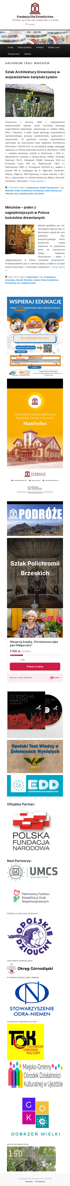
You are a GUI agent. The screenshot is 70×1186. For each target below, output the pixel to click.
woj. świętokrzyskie (23, 193)
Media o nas (53, 47)
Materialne (33, 277)
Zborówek (39, 193)
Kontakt (39, 47)
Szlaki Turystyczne (49, 187)
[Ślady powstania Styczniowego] (31, 1164)
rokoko (36, 280)
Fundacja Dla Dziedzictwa (35, 16)
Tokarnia (9, 193)
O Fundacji (40, 1181)
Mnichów (9, 190)
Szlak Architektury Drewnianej (29, 190)
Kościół (19, 280)
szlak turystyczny (53, 190)
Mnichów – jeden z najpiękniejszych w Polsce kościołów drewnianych (27, 212)
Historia (27, 54)
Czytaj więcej (37, 181)
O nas (10, 47)
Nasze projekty (25, 47)
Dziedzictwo (13, 54)
